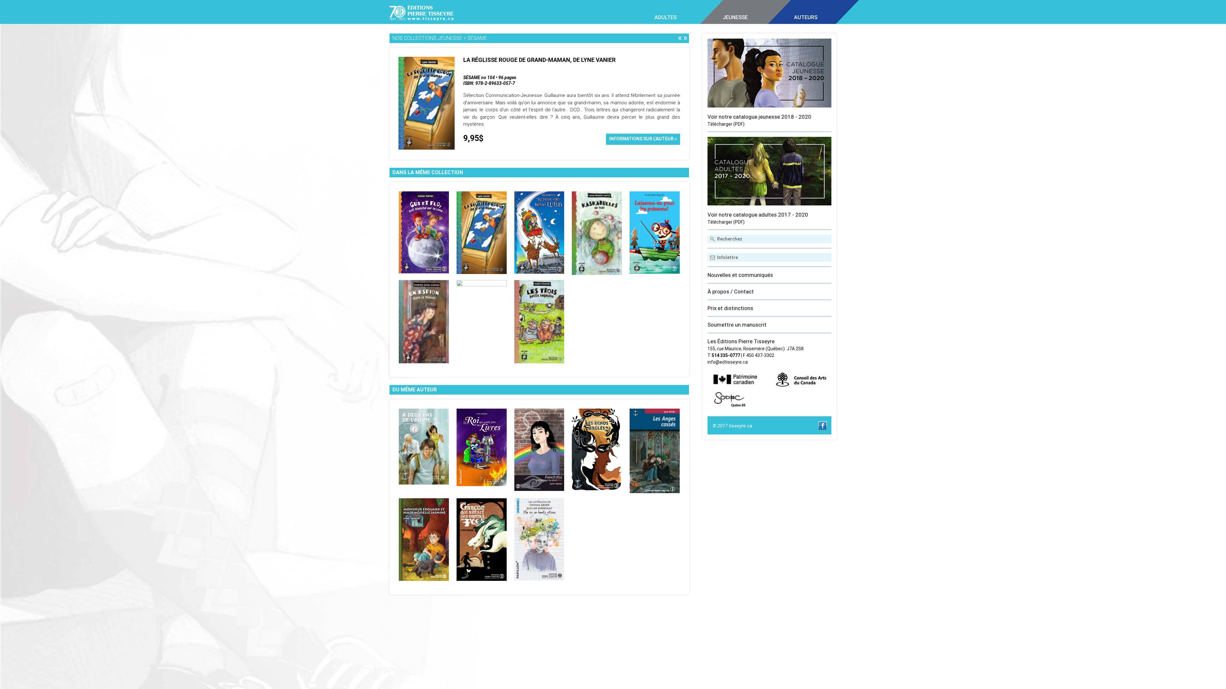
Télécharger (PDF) (726, 124)
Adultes (666, 17)
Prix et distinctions (730, 308)
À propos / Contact (731, 291)
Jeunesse (735, 17)
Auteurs (805, 17)
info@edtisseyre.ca (728, 362)
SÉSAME (477, 38)
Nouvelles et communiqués (740, 275)
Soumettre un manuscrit (737, 325)
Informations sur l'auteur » (643, 138)
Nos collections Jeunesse (427, 38)
